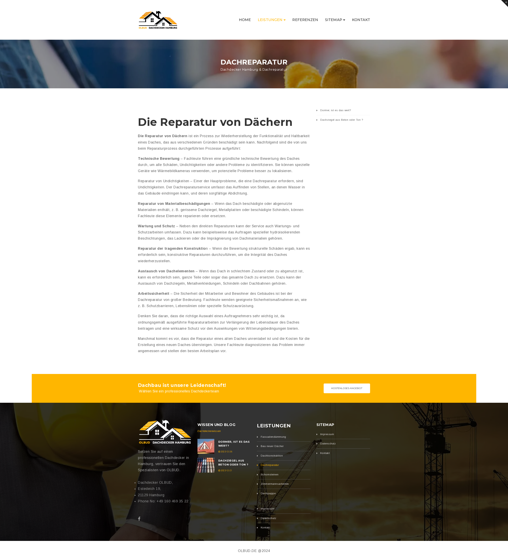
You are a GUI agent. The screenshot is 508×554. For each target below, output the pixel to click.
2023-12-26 (226, 451)
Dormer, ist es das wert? (335, 110)
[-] (158, 20)
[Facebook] (139, 518)
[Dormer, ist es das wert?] (205, 446)
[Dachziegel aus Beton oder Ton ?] (205, 465)
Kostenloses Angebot (346, 388)
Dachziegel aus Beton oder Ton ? (341, 119)
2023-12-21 (226, 470)
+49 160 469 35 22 (172, 501)
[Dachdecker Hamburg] (164, 432)
